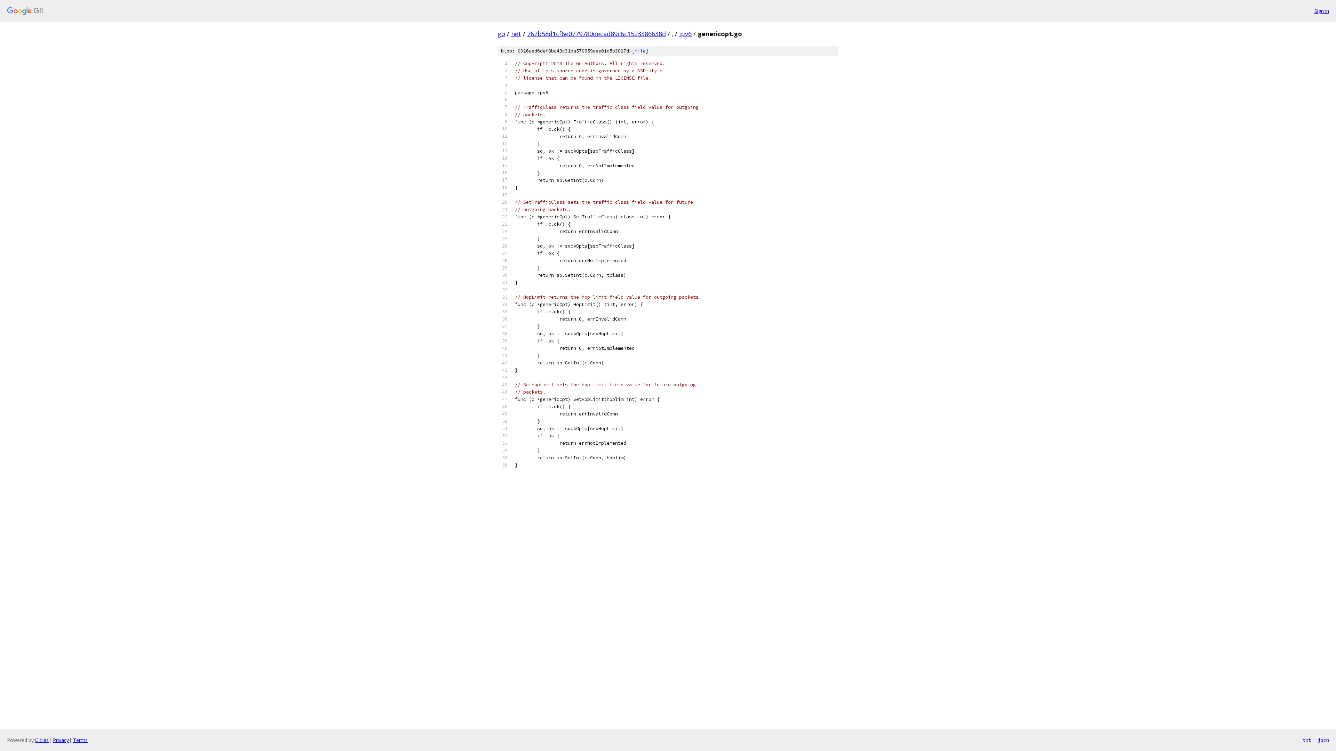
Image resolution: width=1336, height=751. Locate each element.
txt (1307, 740)
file (640, 51)
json (1323, 740)
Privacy (61, 740)
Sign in (1321, 11)
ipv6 (685, 34)
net (516, 34)
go (501, 34)
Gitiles (42, 740)
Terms (80, 740)
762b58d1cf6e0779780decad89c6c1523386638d (596, 34)
